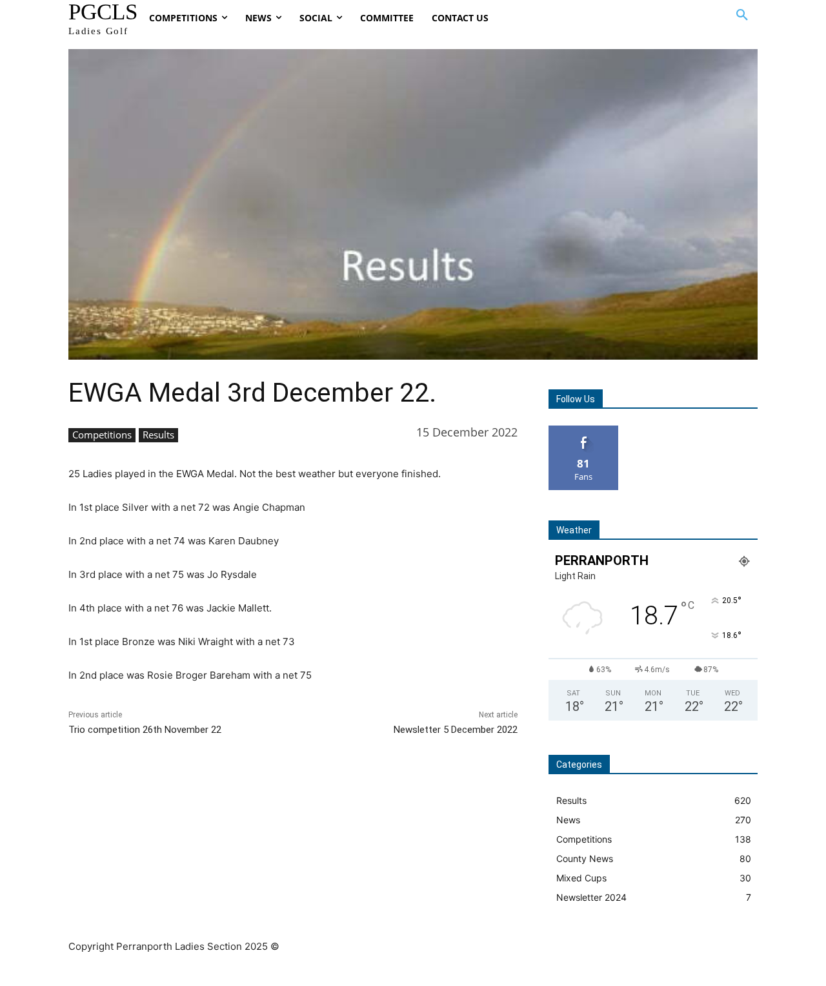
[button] (742, 15)
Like (583, 430)
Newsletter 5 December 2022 (456, 729)
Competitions (102, 434)
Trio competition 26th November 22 (144, 729)
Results (158, 434)
